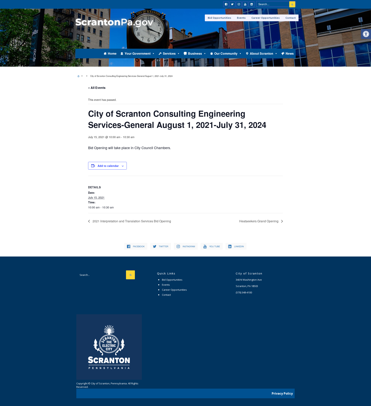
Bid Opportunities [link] (219, 17)
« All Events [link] (97, 87)
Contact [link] (290, 17)
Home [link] (112, 53)
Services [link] (169, 53)
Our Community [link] (225, 53)
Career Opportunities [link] (265, 17)
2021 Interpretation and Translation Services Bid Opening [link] (131, 221)
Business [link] (195, 53)
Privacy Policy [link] (282, 393)
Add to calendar (108, 166)
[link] (366, 34)
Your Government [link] (138, 53)
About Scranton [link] (261, 53)
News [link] (290, 53)
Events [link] (241, 17)
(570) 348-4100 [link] (244, 292)
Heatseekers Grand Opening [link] (259, 221)
